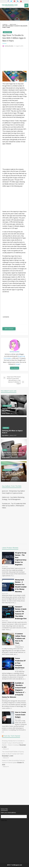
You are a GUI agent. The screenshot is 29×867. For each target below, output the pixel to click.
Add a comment (9, 328)
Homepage (4, 24)
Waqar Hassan (6, 413)
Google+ (18, 364)
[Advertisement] (15, 59)
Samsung (5, 427)
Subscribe (4, 820)
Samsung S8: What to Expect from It (12, 432)
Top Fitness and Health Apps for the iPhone (13, 410)
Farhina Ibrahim (9, 46)
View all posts (14, 368)
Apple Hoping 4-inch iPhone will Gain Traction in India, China (13, 454)
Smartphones (13, 24)
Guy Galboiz (5, 435)
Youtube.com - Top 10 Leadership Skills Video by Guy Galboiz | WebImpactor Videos (14, 506)
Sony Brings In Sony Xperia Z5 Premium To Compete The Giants (12, 475)
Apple (4, 450)
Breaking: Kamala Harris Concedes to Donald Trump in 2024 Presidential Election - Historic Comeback (13, 743)
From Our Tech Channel (12, 736)
